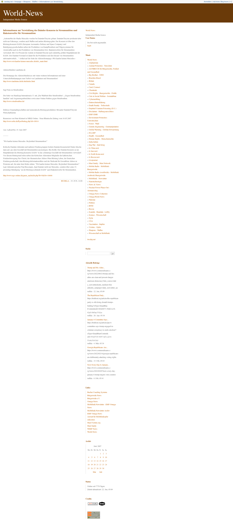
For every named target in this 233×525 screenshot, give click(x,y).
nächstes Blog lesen (220, 2)
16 (103, 461)
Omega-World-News (96, 196)
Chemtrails (93, 90)
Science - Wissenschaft (97, 215)
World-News (23, 12)
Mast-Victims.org (93, 422)
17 (106, 461)
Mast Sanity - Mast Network (99, 163)
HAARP (92, 132)
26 (92, 468)
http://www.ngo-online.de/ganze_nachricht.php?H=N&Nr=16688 (27, 175)
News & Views (95, 184)
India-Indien (93, 141)
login (89, 45)
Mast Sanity (91, 425)
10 (106, 457)
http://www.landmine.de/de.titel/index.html (19, 81)
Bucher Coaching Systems (97, 392)
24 (106, 464)
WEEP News (92, 428)
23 (103, 464)
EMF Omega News (94, 413)
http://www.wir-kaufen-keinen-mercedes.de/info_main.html (25, 61)
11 (89, 461)
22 (100, 464)
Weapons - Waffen (30, 2)
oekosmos (91, 419)
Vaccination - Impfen (97, 224)
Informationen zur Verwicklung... (51, 2)
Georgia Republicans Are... (97, 347)
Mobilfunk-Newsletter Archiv (98, 410)
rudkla (65, 180)
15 (100, 461)
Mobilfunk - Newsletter (98, 178)
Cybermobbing (94, 99)
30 (103, 468)
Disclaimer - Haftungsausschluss (101, 111)
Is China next (94, 148)
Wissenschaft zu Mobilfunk (99, 233)
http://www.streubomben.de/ (13, 101)
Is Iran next (93, 151)
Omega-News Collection (98, 193)
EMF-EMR (93, 114)
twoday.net (8, 2)
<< (230, 2)
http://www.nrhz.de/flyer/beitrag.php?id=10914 (21, 121)
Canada (91, 84)
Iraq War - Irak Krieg (97, 144)
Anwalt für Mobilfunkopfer (97, 416)
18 (89, 464)
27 (95, 468)
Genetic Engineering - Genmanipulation (104, 126)
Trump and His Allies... (96, 267)
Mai (94, 472)
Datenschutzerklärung (97, 102)
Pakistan (92, 199)
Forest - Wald (94, 123)
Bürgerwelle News (94, 395)
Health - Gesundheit (96, 135)
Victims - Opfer (95, 227)
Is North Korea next (96, 154)
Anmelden (207, 2)
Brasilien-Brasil (95, 78)
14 (97, 461)
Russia (91, 209)
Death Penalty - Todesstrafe (99, 105)
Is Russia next (94, 157)
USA (91, 221)
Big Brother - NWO (96, 75)
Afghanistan (93, 62)
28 (97, 468)
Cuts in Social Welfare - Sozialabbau (102, 96)
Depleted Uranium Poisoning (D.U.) (102, 108)
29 (100, 468)
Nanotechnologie (95, 181)
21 (97, 464)
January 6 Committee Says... (98, 319)
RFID (91, 205)
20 (95, 464)
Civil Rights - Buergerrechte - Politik (102, 93)
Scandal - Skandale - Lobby (99, 212)
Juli (100, 472)
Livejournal (93, 160)
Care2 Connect (94, 87)
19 (92, 464)
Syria (91, 218)
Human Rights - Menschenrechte (101, 138)
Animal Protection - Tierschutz (100, 65)
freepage (18, 2)
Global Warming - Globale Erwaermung (104, 129)
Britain (91, 81)
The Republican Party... (96, 295)
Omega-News (92, 401)
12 (92, 461)
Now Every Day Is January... (98, 364)
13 (95, 461)
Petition (92, 202)
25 (89, 468)
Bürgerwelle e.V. (93, 398)
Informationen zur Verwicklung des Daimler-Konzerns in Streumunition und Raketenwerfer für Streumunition (40, 32)
